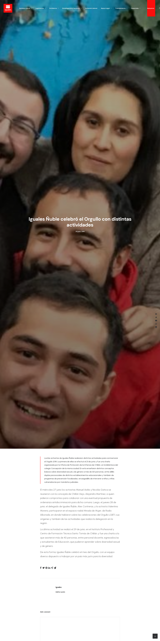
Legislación (40, 8)
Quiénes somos (24, 8)
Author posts (60, 592)
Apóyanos (150, 8)
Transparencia (120, 8)
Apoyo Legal (105, 8)
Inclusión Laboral (91, 8)
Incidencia (53, 8)
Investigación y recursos (71, 8)
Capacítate (135, 8)
